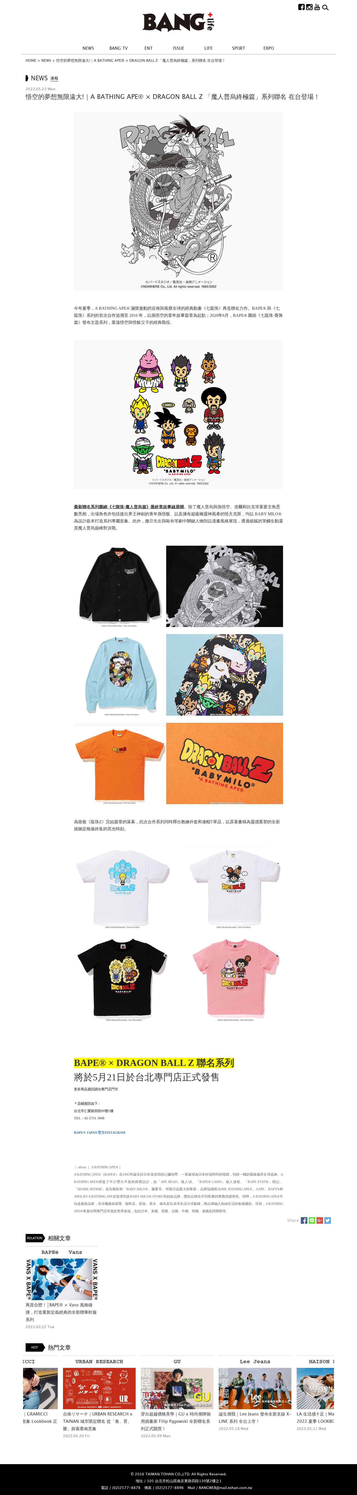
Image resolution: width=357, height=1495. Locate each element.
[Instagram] (309, 6)
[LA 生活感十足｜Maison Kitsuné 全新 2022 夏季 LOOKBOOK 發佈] (295, 1388)
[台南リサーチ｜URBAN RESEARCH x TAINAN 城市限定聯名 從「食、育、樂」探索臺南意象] (62, 1388)
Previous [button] (15, 1402)
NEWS (88, 48)
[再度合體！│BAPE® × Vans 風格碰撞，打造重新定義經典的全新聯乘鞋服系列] (62, 1279)
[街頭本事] (178, 22)
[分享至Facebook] (304, 1220)
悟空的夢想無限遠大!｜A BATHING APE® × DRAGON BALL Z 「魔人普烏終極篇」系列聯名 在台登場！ (141, 60)
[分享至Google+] (319, 1220)
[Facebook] (301, 6)
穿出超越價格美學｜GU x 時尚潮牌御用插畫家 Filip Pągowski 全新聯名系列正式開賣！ (138, 1421)
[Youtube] (317, 6)
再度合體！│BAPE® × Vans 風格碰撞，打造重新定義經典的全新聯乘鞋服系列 (61, 1312)
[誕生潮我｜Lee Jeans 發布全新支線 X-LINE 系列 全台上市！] (217, 1388)
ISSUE (178, 48)
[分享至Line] (312, 1220)
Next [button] (341, 1402)
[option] (62, 1288)
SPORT (238, 48)
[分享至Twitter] (327, 1220)
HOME (31, 60)
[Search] (325, 6)
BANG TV (119, 48)
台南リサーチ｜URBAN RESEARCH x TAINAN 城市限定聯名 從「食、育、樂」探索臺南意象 (60, 1421)
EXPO (268, 48)
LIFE (208, 48)
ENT (149, 48)
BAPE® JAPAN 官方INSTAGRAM (99, 1133)
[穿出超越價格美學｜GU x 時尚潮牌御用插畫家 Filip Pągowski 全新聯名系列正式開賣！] (139, 1388)
